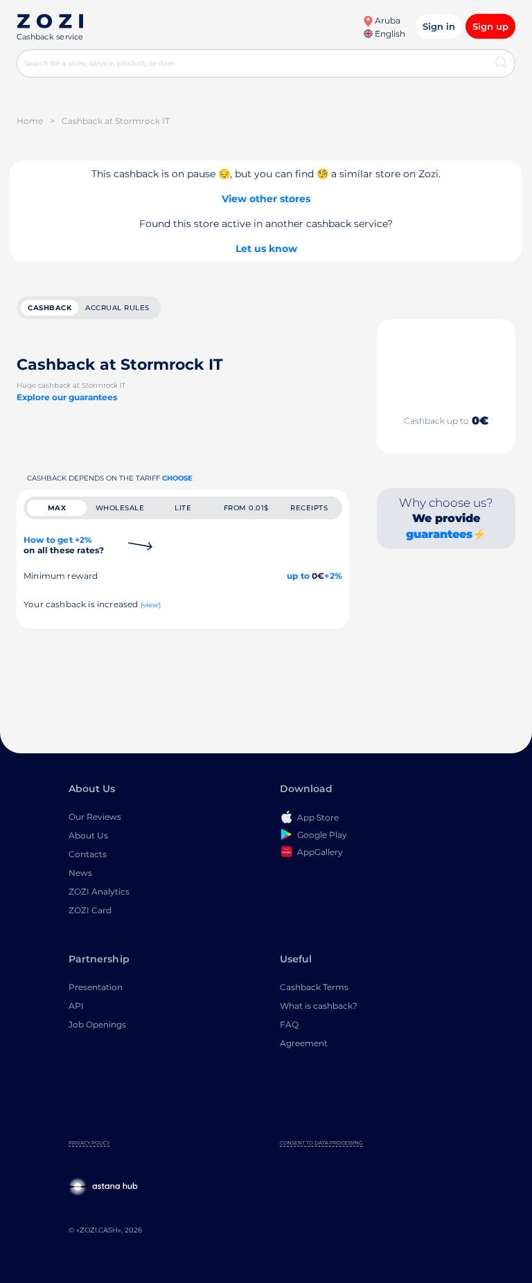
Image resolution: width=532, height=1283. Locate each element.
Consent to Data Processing (321, 1143)
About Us (88, 835)
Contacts (88, 854)
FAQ (289, 1024)
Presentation (96, 987)
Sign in (439, 26)
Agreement (304, 1043)
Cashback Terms (314, 987)
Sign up (490, 26)
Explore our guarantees (67, 397)
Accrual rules (117, 307)
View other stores (266, 198)
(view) (151, 604)
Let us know (266, 248)
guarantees (439, 534)
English (389, 33)
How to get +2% (64, 545)
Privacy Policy (89, 1143)
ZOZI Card (90, 910)
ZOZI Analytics (99, 891)
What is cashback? (318, 1006)
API (76, 1006)
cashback (49, 307)
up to (298, 576)
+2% (333, 576)
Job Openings (97, 1024)
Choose (177, 478)
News (80, 873)
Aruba (386, 20)
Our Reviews (95, 816)
